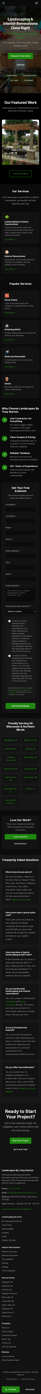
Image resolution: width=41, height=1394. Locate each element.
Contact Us (6, 1343)
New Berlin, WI (10, 769)
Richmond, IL (7, 1316)
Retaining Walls (8, 1229)
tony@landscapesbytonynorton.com (21, 1193)
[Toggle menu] (36, 3)
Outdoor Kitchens (9, 1240)
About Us (5, 1328)
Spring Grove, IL (11, 790)
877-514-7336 (14, 1189)
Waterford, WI (30, 740)
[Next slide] (35, 142)
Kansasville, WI (8, 1301)
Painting (5, 1267)
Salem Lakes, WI (8, 1305)
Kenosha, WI (10, 749)
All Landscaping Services (12, 1221)
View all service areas (21, 899)
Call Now (12, 1389)
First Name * (11, 504)
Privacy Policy (18, 690)
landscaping (11, 1001)
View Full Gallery (20, 174)
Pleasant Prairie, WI (10, 758)
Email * (9, 528)
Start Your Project (21, 1140)
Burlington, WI (10, 740)
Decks (4, 1236)
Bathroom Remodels (10, 1255)
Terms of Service (28, 1379)
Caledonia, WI (30, 769)
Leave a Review (20, 837)
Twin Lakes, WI (30, 777)
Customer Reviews (9, 1335)
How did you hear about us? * (18, 606)
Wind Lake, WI (30, 757)
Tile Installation (7, 1259)
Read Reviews (20, 844)
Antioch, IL (30, 789)
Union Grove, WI (11, 778)
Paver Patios (7, 1225)
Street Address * (13, 551)
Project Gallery (7, 1331)
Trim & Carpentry (8, 1271)
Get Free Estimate (20, 706)
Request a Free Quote (20, 56)
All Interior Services (9, 1252)
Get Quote (30, 1389)
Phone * (9, 539)
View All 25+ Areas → (10, 801)
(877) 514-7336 (20, 1149)
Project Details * (13, 586)
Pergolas (5, 1233)
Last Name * (11, 516)
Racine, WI (30, 749)
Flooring (5, 1263)
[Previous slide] (5, 142)
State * (9, 574)
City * (8, 562)
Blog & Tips (6, 1339)
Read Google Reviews (10, 1360)
